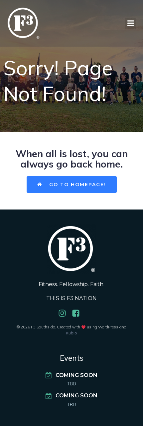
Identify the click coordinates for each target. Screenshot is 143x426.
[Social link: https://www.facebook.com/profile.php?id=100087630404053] (78, 313)
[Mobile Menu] (130, 23)
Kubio (71, 332)
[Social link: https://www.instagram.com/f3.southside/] (65, 313)
